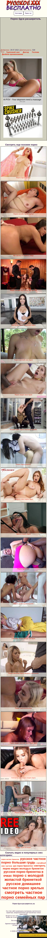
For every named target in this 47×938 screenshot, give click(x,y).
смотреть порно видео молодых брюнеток (24, 867)
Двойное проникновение (12, 54)
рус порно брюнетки (23, 866)
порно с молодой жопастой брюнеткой (24, 878)
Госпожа (35, 52)
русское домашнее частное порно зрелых (23, 886)
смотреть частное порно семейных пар (23, 895)
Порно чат (28, 13)
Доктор (26, 52)
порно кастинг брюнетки (10, 859)
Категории (18, 13)
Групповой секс (13, 52)
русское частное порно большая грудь (23, 860)
